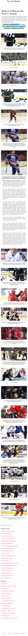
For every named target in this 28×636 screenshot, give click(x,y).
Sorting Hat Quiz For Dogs (7, 575)
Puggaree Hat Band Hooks (7, 573)
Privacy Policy (16, 633)
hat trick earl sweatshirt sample (17, 28)
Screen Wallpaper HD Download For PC (10, 618)
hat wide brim (6, 24)
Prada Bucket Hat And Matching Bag (9, 541)
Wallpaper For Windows (6, 610)
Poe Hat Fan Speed (6, 570)
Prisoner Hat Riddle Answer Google (9, 555)
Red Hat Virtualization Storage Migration (10, 546)
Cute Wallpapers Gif (6, 615)
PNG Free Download (6, 593)
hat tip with (22, 24)
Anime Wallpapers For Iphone (8, 591)
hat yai (4, 26)
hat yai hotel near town (14, 24)
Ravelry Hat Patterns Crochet (8, 550)
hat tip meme (7, 28)
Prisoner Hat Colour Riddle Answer (9, 538)
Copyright (23, 633)
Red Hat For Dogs (5, 553)
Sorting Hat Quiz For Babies (7, 558)
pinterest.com (8, 525)
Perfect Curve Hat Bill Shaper (8, 548)
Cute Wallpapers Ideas (6, 605)
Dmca (4, 633)
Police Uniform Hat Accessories (8, 531)
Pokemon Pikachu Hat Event (7, 536)
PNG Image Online (5, 588)
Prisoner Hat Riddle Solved (7, 543)
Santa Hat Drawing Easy (7, 533)
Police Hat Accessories (6, 578)
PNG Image (4, 583)
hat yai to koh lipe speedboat (12, 26)
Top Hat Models (13, 1)
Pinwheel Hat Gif (5, 560)
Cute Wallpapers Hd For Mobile (8, 608)
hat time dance (22, 26)
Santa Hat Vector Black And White (8, 565)
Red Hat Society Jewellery (7, 568)
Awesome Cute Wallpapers (7, 603)
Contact (9, 633)
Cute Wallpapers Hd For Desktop (8, 613)
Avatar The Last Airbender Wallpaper (9, 586)
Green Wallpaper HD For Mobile (8, 601)
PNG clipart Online (5, 596)
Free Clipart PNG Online (7, 598)
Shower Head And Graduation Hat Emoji (10, 563)
